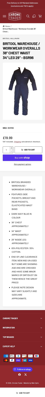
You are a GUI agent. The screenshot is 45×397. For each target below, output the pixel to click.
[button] (4, 16)
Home (7, 26)
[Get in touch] (34, 16)
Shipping (17, 142)
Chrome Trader (17, 383)
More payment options (22, 164)
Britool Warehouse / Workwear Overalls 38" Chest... (19, 30)
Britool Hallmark (11, 38)
